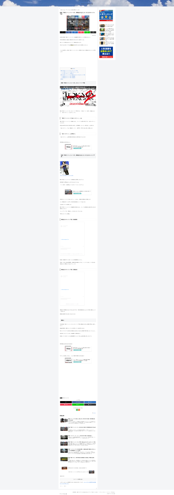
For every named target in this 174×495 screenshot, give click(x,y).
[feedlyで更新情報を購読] (77, 410)
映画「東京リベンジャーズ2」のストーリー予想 (69, 70)
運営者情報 (74, 492)
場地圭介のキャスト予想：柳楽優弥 (68, 76)
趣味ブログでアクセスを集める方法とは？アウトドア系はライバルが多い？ (87, 492)
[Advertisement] (78, 60)
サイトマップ (108, 492)
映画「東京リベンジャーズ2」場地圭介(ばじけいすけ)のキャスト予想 (72, 74)
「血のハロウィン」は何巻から (68, 73)
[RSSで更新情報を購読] (79, 410)
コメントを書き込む (78, 479)
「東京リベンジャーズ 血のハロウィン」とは (70, 72)
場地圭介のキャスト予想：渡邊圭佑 (68, 77)
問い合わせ (113, 492)
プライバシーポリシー (102, 492)
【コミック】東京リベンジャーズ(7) (66, 175)
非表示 (74, 68)
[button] (93, 32)
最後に (61, 79)
